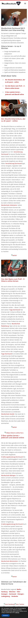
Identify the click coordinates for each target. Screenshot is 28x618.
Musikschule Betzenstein (9, 561)
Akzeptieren (5, 615)
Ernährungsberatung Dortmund (12, 457)
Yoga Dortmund (14, 310)
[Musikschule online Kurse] (11, 3)
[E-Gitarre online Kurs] (14, 268)
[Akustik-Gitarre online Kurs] (14, 108)
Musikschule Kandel (7, 414)
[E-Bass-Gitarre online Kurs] (14, 433)
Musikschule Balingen (8, 475)
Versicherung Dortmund (13, 163)
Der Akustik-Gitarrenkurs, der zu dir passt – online (13, 120)
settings (17, 612)
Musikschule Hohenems (9, 205)
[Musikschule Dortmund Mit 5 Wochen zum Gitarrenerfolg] (14, 17)
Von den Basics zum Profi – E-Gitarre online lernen (13, 280)
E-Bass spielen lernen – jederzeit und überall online (12, 436)
